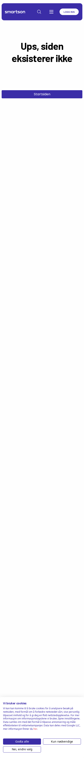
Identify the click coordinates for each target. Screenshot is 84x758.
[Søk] (39, 11)
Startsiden (42, 94)
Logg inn (69, 11)
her (35, 729)
